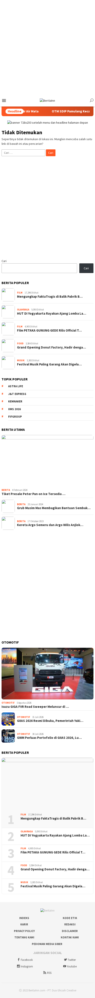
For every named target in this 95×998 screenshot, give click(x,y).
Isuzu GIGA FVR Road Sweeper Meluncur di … (35, 707)
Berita (6, 490)
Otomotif (8, 702)
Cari (4, 261)
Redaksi (70, 924)
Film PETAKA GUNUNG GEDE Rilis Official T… (49, 330)
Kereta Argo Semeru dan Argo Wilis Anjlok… (50, 525)
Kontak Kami (70, 937)
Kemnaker (15, 401)
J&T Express (17, 394)
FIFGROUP (15, 416)
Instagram (27, 966)
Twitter (72, 960)
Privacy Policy (24, 931)
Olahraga (23, 309)
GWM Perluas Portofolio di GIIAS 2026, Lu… (49, 738)
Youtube (72, 966)
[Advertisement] (47, 47)
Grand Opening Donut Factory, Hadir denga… (51, 347)
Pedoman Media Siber (47, 944)
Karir (24, 924)
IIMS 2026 (14, 409)
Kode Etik (70, 918)
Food (20, 343)
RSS (49, 973)
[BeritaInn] (47, 100)
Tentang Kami (24, 937)
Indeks (24, 918)
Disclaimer (70, 931)
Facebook (27, 960)
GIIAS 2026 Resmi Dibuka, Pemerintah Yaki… (50, 721)
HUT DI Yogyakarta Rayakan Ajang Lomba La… (51, 314)
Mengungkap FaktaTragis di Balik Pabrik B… (50, 297)
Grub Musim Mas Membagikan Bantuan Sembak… (54, 508)
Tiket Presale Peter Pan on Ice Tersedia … (33, 494)
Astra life (15, 386)
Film (20, 292)
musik (21, 360)
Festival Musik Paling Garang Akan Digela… (49, 364)
